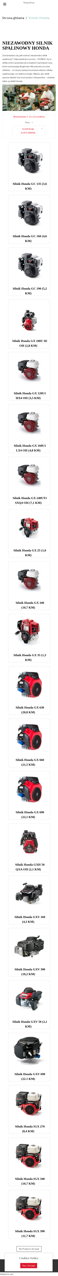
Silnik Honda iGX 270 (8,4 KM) (30, 1129)
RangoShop (28, 2)
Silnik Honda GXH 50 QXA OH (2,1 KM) (30, 867)
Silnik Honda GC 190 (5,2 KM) (30, 291)
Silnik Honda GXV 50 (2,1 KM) (29, 1024)
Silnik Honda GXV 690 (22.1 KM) (30, 1076)
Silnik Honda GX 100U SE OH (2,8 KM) (29, 343)
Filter (27, 122)
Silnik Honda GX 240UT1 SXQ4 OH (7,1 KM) (30, 500)
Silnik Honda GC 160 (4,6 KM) (30, 238)
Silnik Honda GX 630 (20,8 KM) (30, 710)
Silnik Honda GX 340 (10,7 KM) (30, 605)
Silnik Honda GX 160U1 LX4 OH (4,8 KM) (30, 448)
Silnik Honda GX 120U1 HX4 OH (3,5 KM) (30, 396)
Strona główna (13, 18)
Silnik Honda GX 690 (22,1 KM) (30, 814)
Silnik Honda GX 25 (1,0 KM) (29, 553)
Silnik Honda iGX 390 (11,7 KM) (30, 1233)
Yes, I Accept (28, 1265)
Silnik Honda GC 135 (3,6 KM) (30, 186)
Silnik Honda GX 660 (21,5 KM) (30, 762)
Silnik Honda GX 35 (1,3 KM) (29, 657)
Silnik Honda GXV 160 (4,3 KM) (30, 919)
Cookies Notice (28, 1258)
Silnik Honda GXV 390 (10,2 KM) (30, 972)
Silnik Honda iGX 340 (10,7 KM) (30, 1181)
